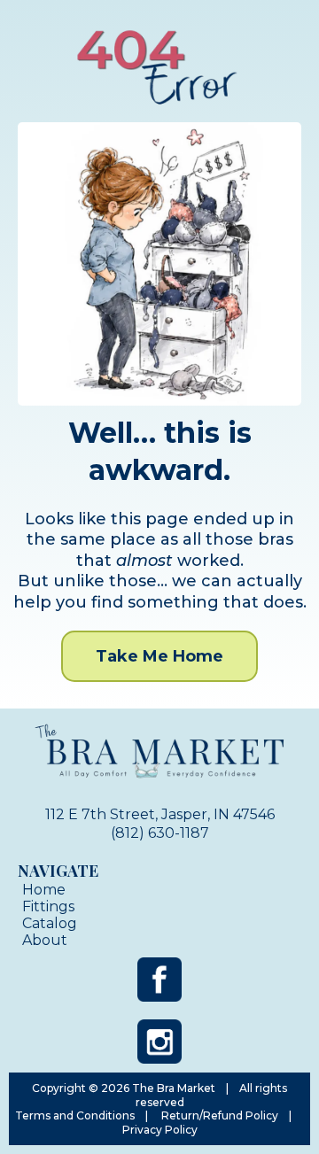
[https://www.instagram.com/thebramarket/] (159, 1041)
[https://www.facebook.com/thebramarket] (159, 979)
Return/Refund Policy (219, 1115)
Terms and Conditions (75, 1115)
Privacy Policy (160, 1129)
